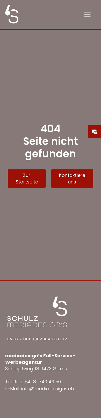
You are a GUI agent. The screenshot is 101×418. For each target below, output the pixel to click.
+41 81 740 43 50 (42, 381)
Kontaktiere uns (72, 178)
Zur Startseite (27, 178)
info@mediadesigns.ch (47, 388)
